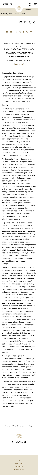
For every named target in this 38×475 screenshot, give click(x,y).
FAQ (19, 460)
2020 (23, 13)
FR (20, 32)
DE (7, 32)
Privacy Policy (19, 469)
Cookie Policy (19, 466)
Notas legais (19, 463)
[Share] (34, 22)
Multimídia (19, 64)
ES (15, 32)
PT (31, 32)
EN (11, 32)
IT (23, 32)
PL (27, 32)
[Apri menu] (35, 5)
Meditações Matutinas (11, 13)
